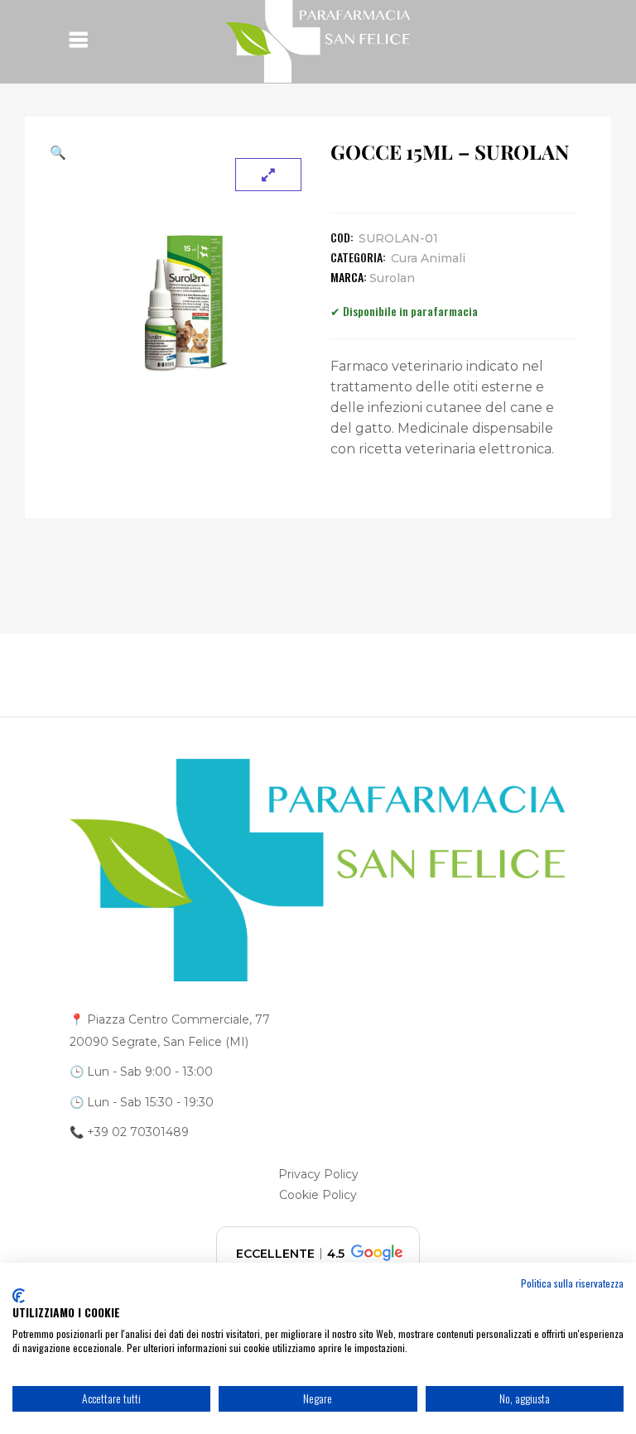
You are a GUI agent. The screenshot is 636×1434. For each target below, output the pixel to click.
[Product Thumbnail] (268, 174)
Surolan (392, 278)
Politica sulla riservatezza (572, 1283)
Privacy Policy (318, 1174)
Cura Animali (428, 258)
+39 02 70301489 (138, 1132)
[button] (184, 152)
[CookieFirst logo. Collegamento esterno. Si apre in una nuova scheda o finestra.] (18, 1295)
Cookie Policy (318, 1194)
